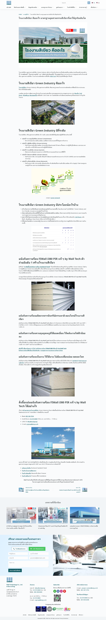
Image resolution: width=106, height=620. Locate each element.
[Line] (54, 591)
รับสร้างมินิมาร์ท (26, 476)
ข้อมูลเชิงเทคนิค (32, 7)
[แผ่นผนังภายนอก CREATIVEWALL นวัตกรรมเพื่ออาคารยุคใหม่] (85, 515)
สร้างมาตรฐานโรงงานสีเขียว (31, 410)
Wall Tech (53, 76)
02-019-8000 (33, 419)
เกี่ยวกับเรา (93, 7)
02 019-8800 (36, 598)
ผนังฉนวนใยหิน (26, 468)
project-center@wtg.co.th (90, 588)
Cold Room (78, 217)
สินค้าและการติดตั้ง (19, 7)
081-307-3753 (85, 590)
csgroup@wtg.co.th (32, 424)
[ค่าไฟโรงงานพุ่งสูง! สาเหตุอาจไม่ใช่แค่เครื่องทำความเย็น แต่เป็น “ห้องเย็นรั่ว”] (21, 515)
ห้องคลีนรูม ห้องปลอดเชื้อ (30, 95)
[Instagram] (61, 591)
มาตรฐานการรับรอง (46, 7)
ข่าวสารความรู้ (83, 7)
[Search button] (88, 2)
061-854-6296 (85, 600)
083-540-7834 (30, 416)
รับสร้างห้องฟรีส (26, 473)
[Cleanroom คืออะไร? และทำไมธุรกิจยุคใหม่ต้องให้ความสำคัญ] (53, 515)
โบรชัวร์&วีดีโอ (71, 7)
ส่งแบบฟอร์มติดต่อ (15, 570)
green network (55, 198)
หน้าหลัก (8, 7)
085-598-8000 (38, 592)
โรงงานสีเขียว (22, 87)
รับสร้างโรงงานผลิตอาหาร (29, 471)
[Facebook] (58, 591)
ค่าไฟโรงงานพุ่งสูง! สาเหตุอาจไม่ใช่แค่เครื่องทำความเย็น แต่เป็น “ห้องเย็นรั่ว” (19, 527)
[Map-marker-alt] (64, 591)
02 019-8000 (36, 590)
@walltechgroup (32, 421)
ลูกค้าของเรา (59, 7)
